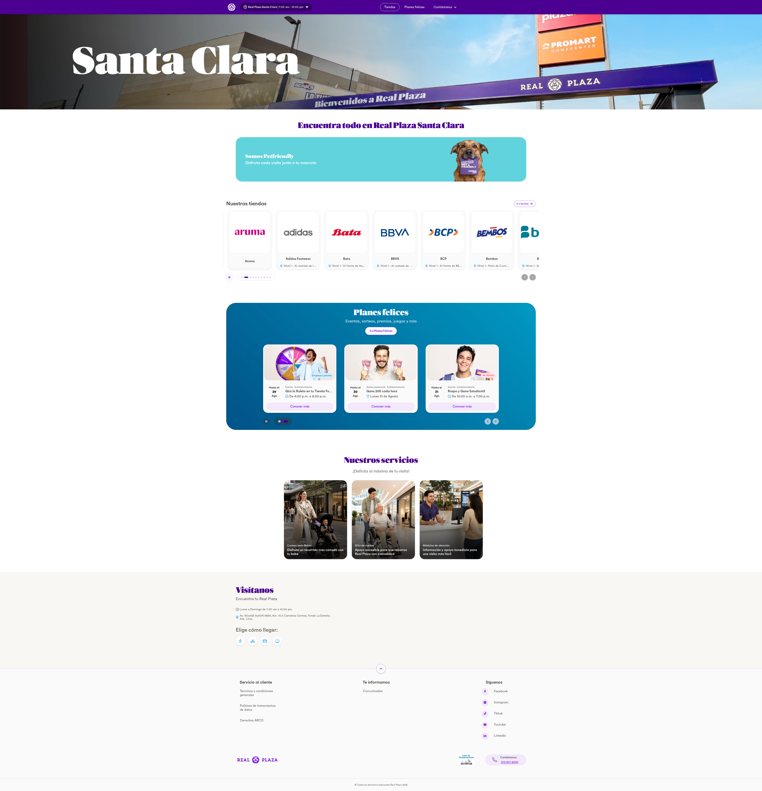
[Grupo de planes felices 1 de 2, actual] (281, 421)
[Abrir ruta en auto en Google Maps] (264, 641)
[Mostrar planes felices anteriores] (488, 421)
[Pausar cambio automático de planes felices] (266, 421)
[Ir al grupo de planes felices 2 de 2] (286, 421)
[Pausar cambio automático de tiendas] (229, 277)
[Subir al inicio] (381, 668)
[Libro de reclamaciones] (466, 760)
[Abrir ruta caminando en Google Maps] (240, 641)
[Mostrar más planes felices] (496, 421)
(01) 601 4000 (509, 762)
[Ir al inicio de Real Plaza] (231, 7)
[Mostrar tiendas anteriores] (524, 277)
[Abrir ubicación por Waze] (277, 641)
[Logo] (257, 760)
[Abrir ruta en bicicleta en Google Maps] (252, 641)
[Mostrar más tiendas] (532, 277)
